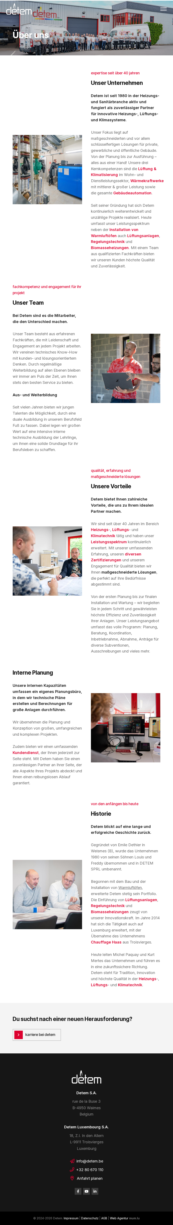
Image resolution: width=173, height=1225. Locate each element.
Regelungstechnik (108, 241)
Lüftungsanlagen (143, 236)
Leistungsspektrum (109, 542)
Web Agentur (119, 1218)
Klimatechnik (103, 536)
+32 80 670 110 (89, 1170)
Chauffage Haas (106, 942)
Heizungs (99, 529)
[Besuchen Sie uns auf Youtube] (86, 1191)
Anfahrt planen (90, 1178)
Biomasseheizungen (110, 248)
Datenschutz (90, 1218)
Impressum (71, 1218)
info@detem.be (89, 1161)
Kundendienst (26, 752)
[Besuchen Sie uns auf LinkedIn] (95, 1191)
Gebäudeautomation (132, 193)
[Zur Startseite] (19, 9)
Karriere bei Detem (40, 1035)
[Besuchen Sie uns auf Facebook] (78, 1191)
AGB (104, 1218)
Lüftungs (120, 529)
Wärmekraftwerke (147, 181)
